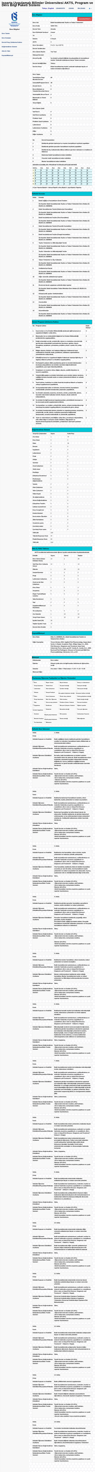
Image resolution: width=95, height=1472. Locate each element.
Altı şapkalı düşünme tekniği (66, 693)
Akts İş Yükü (6, 51)
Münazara (48, 722)
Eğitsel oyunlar (81, 705)
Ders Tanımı (6, 33)
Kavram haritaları (82, 702)
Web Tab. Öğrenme (51, 699)
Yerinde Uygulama (38, 710)
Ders (35, 682)
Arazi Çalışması (50, 696)
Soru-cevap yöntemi (51, 702)
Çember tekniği (64, 688)
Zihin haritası (63, 699)
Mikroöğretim (81, 718)
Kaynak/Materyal (7, 55)
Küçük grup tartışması (50, 719)
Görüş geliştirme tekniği (84, 696)
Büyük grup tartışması (50, 714)
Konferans (49, 705)
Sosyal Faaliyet (50, 692)
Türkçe (44, 8)
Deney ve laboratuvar (83, 682)
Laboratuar (37, 688)
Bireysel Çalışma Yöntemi (67, 705)
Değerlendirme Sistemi (9, 47)
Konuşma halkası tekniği (83, 693)
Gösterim (48, 709)
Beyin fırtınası (64, 682)
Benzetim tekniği (64, 709)
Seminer (36, 714)
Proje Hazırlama (38, 699)
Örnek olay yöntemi (65, 696)
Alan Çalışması (50, 688)
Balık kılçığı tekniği (82, 699)
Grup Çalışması (38, 685)
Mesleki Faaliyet (38, 718)
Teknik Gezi (49, 685)
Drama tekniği (64, 718)
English (51, 8)
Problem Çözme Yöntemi (67, 702)
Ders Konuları (6, 38)
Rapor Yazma (49, 682)
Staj (35, 702)
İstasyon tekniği (81, 685)
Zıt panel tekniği (64, 685)
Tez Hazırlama (38, 722)
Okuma (36, 692)
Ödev (35, 696)
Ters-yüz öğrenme (82, 709)
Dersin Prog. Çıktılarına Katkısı (12, 42)
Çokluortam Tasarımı (83, 714)
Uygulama (37, 705)
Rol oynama (63, 714)
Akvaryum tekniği (82, 688)
